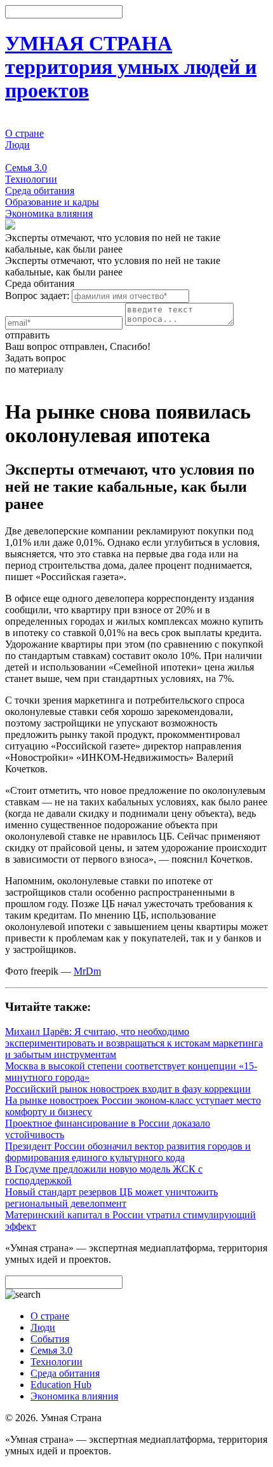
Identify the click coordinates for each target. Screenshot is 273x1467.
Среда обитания (39, 190)
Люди (17, 144)
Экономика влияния (49, 213)
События (24, 156)
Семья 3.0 (26, 167)
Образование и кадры (52, 202)
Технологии (31, 179)
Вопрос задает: (37, 295)
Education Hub (60, 1384)
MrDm (87, 971)
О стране (24, 133)
